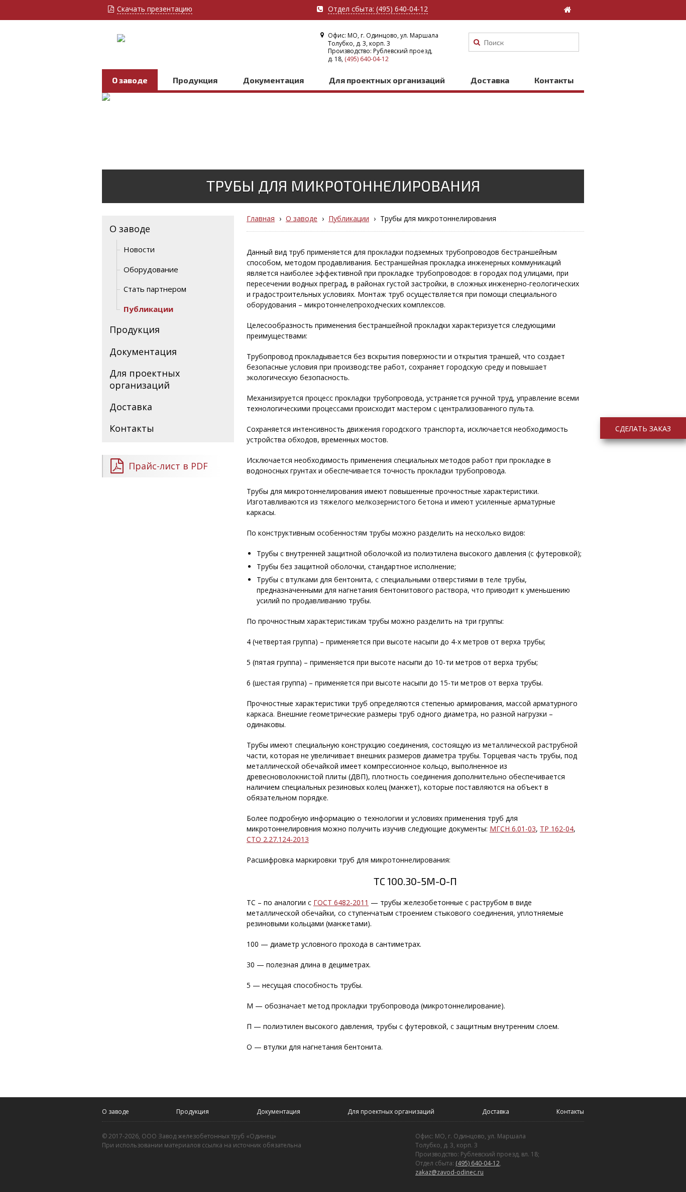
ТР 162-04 (557, 828)
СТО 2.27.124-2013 (278, 839)
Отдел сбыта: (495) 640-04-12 (378, 9)
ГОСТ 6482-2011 (341, 902)
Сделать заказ (643, 428)
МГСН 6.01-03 (513, 828)
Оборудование (151, 269)
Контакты (554, 80)
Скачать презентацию (154, 9)
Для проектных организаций (387, 80)
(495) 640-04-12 (367, 59)
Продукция (195, 80)
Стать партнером (155, 289)
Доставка (490, 80)
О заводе (130, 80)
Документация (273, 80)
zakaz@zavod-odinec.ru (449, 1172)
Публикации (148, 309)
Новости (139, 249)
